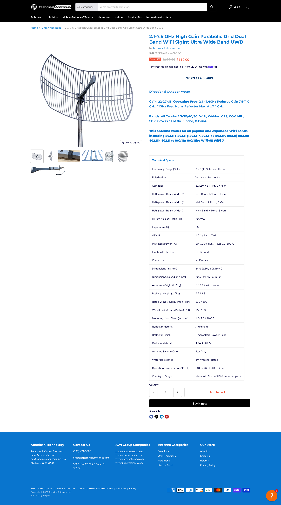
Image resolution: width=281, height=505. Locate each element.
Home (34, 27)
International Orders (158, 17)
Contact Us (134, 17)
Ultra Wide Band (51, 27)
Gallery (119, 17)
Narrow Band (165, 465)
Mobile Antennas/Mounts (77, 17)
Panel (49, 488)
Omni (40, 488)
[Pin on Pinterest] (167, 417)
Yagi (33, 488)
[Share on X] (156, 417)
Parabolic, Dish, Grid (65, 488)
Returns (204, 460)
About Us (205, 451)
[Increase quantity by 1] (178, 392)
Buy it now (200, 404)
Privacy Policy (207, 465)
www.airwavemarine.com (129, 455)
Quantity (153, 385)
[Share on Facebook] (151, 417)
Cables (53, 17)
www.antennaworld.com (129, 451)
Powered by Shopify (40, 495)
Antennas (37, 17)
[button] (271, 495)
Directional (163, 451)
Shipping (205, 456)
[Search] (211, 7)
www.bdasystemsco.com (129, 463)
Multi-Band (164, 460)
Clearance (104, 17)
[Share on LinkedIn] (162, 417)
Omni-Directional (167, 456)
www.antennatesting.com (129, 459)
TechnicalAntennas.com (167, 48)
